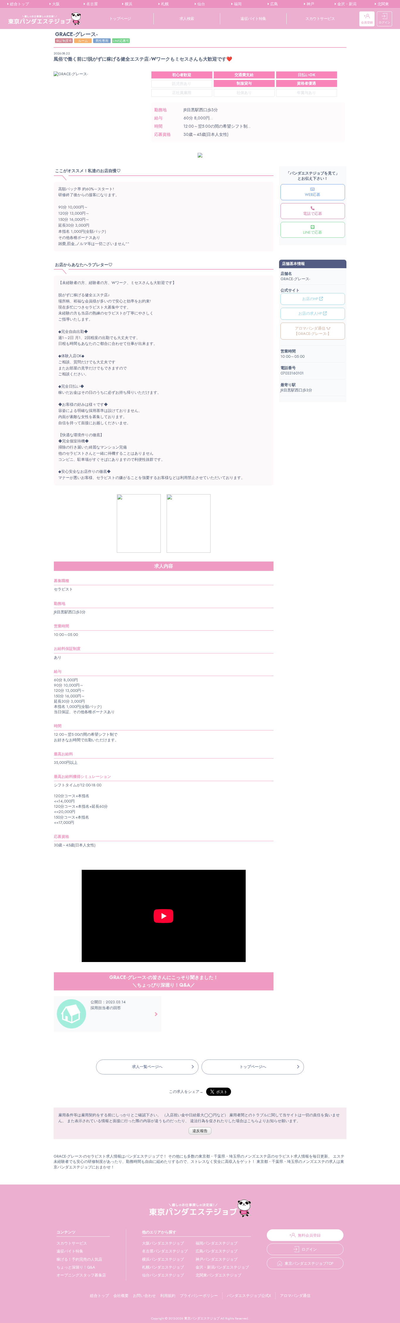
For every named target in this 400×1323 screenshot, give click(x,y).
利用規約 (167, 1295)
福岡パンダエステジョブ (216, 1243)
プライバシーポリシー (199, 1295)
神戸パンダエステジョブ (216, 1259)
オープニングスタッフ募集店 (81, 1275)
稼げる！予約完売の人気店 (79, 1259)
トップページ (120, 18)
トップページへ (253, 1066)
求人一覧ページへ (147, 1066)
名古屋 (91, 4)
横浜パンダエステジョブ (163, 1259)
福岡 (237, 4)
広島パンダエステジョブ (216, 1251)
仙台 (200, 4)
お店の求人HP (310, 313)
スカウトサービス (320, 18)
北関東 (382, 4)
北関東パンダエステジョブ (218, 1275)
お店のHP (310, 299)
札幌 (164, 4)
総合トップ (19, 4)
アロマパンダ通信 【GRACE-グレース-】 (312, 331)
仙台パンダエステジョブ (163, 1275)
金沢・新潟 (346, 4)
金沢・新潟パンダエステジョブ (222, 1267)
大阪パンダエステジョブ (163, 1243)
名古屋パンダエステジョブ (165, 1251)
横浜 (128, 4)
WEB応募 (312, 194)
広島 (273, 4)
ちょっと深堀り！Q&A (76, 1267)
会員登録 (367, 22)
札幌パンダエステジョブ (163, 1267)
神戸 (309, 4)
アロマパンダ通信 (295, 1295)
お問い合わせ (144, 1295)
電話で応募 (312, 213)
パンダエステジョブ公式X (249, 1295)
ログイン (384, 22)
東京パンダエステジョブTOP (309, 1263)
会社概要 (121, 1295)
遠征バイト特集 (253, 18)
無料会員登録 (309, 1235)
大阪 (55, 4)
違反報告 (200, 1131)
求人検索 (187, 18)
